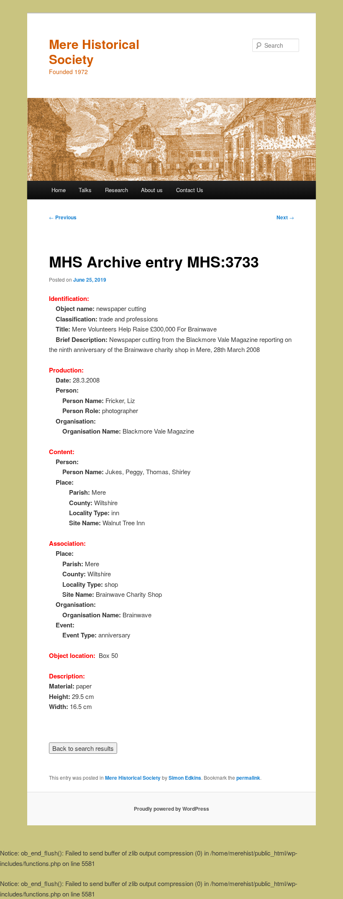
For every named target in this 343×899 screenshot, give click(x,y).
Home (58, 190)
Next (285, 217)
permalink (248, 777)
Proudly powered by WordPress (171, 808)
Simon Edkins (185, 777)
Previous (63, 217)
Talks (85, 190)
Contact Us (189, 190)
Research (116, 190)
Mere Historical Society (94, 51)
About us (152, 190)
